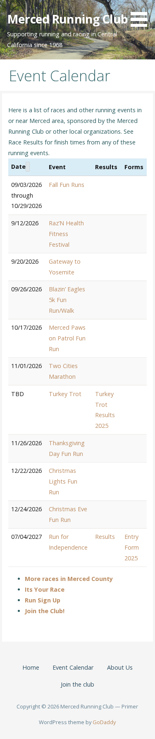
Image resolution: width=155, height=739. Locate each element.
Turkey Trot (65, 394)
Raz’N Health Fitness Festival (66, 233)
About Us (120, 667)
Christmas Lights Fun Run (63, 481)
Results (105, 537)
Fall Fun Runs (66, 185)
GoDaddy (104, 722)
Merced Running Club (67, 19)
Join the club (77, 684)
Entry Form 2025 (131, 547)
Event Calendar (72, 667)
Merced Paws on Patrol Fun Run (67, 338)
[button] (142, 15)
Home (30, 667)
